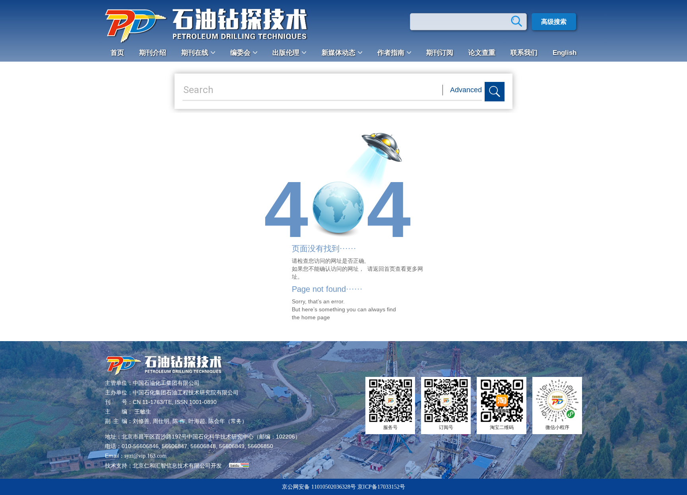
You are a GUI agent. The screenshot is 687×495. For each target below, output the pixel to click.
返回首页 (384, 269)
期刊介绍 (152, 52)
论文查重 (481, 52)
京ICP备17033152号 (381, 487)
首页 (117, 52)
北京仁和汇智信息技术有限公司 (172, 466)
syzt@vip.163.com (145, 456)
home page (315, 317)
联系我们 (524, 52)
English (564, 52)
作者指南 (390, 52)
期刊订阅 (439, 52)
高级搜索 (554, 21)
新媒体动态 (338, 52)
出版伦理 (285, 52)
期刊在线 (194, 52)
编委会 (240, 52)
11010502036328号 (333, 487)
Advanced (466, 90)
